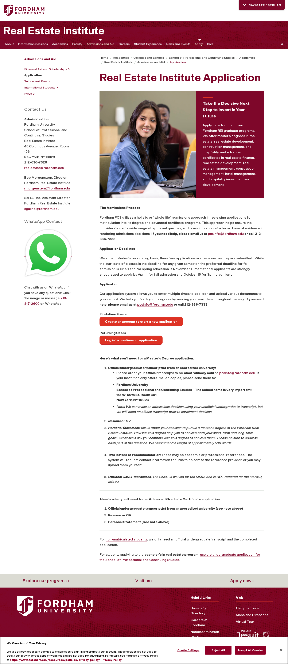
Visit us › (144, 580)
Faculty (77, 44)
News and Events (178, 44)
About (9, 44)
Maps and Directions (252, 615)
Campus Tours (247, 608)
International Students (39, 87)
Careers (124, 44)
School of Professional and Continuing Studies (202, 58)
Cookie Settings (188, 650)
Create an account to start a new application (141, 322)
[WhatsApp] (48, 254)
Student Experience (148, 44)
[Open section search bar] (281, 44)
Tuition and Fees (36, 81)
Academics (60, 44)
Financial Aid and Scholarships (45, 69)
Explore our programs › (46, 580)
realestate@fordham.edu (44, 168)
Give (210, 44)
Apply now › (242, 580)
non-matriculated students (126, 539)
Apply (199, 44)
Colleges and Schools (148, 58)
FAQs (28, 93)
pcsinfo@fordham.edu (226, 234)
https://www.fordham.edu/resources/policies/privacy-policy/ (55, 659)
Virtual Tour (245, 622)
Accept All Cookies (250, 650)
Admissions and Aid (100, 44)
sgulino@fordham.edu (41, 209)
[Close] (281, 650)
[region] (144, 650)
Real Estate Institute (54, 30)
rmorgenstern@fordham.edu (47, 188)
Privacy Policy (112, 659)
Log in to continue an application (131, 340)
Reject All (218, 650)
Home (104, 58)
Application (178, 62)
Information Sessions (33, 44)
